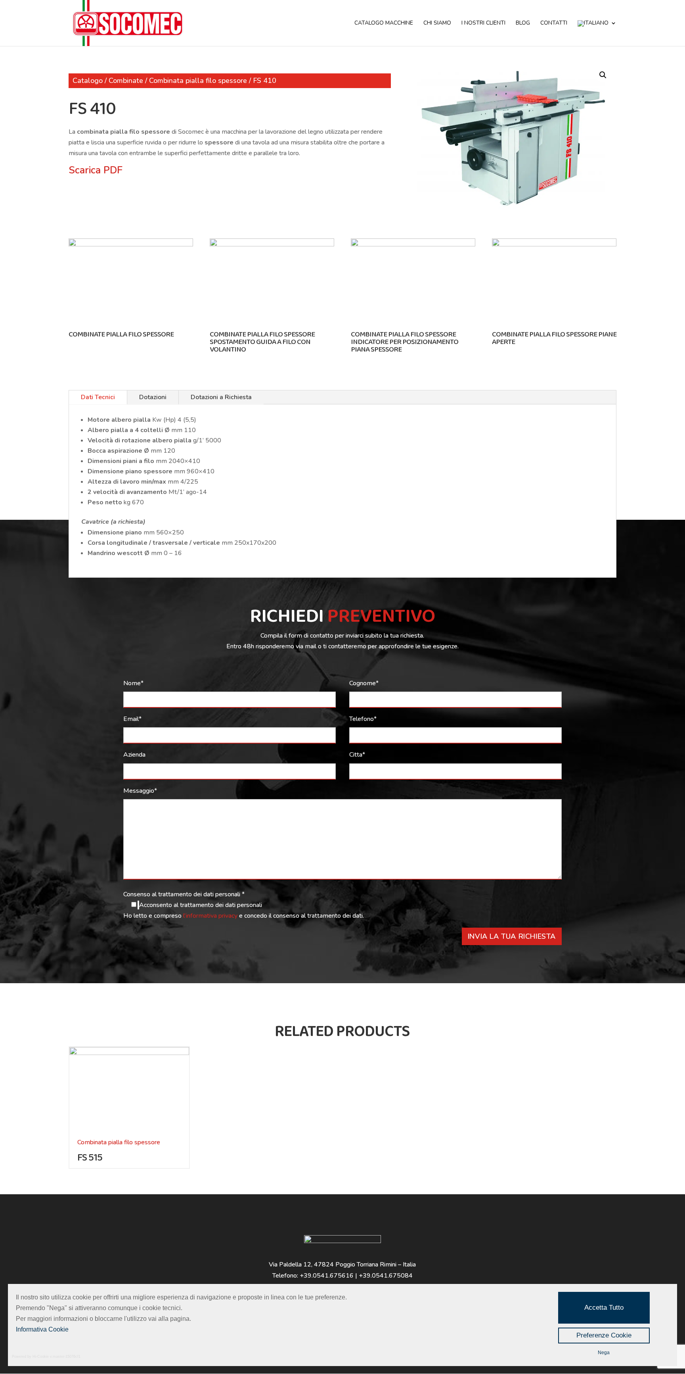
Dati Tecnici (98, 397)
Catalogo (88, 80)
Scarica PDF (95, 170)
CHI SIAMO (437, 23)
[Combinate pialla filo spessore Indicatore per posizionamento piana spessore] (413, 244)
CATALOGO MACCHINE (383, 23)
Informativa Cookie (42, 1329)
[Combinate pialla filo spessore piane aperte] (554, 244)
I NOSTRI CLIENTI (483, 23)
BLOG (523, 23)
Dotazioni (152, 397)
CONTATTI (553, 23)
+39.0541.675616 (327, 1275)
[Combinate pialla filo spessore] (131, 244)
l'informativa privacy (211, 915)
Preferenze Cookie (603, 1335)
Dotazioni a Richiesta (221, 397)
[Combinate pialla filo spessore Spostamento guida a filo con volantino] (272, 244)
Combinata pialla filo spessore (198, 80)
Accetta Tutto (604, 1307)
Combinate (126, 80)
